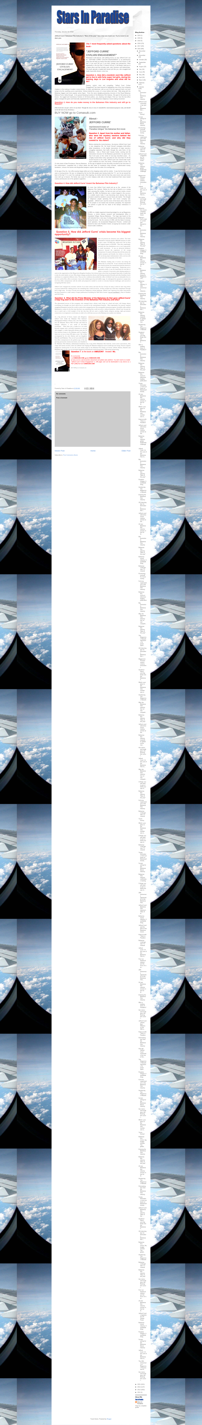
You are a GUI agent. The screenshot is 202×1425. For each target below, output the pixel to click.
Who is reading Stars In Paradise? (142, 347)
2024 (139, 35)
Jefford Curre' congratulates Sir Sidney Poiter (143, 157)
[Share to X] (89, 388)
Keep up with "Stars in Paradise (142, 936)
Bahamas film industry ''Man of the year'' (142, 243)
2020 (139, 38)
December (142, 51)
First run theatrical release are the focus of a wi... (142, 963)
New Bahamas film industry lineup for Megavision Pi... (142, 273)
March (141, 80)
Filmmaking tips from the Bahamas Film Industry (142, 1042)
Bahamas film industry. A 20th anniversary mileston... (143, 286)
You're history (141, 819)
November (142, 55)
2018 (139, 43)
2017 (139, 46)
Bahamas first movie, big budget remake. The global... (142, 1141)
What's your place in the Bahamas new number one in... (142, 411)
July (140, 69)
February (141, 82)
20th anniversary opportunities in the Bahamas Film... (142, 897)
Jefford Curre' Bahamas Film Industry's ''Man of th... (143, 909)
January (141, 87)
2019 (139, 40)
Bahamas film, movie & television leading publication (143, 377)
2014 (139, 1387)
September (142, 62)
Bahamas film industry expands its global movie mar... (142, 317)
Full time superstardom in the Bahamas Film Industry (143, 139)
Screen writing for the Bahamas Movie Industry (142, 121)
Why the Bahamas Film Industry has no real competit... (143, 618)
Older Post (126, 451)
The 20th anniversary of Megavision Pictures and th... (142, 1365)
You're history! (142, 113)
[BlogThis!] (87, 388)
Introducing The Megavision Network (142, 327)
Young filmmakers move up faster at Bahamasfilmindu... (143, 387)
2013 (139, 1389)
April (140, 77)
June (140, 72)
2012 (139, 1392)
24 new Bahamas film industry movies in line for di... (142, 261)
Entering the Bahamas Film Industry (142, 296)
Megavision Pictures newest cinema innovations (142, 180)
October (141, 59)
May (140, 74)
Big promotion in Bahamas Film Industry (142, 95)
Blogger (109, 1419)
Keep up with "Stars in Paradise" (142, 420)
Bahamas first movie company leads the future (143, 211)
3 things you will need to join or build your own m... (142, 785)
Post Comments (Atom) (70, 455)
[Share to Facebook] (91, 388)
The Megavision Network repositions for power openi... (142, 640)
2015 (139, 1384)
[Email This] (85, 388)
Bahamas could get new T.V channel (142, 148)
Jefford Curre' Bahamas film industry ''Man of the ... (143, 1212)
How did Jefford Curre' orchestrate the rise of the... (142, 1053)
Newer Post (59, 451)
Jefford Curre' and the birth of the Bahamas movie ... (143, 929)
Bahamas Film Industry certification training (142, 877)
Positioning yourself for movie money (142, 130)
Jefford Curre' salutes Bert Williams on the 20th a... (143, 1025)
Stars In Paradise (140, 1402)
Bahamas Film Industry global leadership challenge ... (142, 168)
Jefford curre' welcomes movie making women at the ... (142, 429)
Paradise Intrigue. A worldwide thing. (142, 251)
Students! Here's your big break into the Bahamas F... (142, 337)
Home (93, 451)
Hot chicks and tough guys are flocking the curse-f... (142, 201)
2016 (139, 48)
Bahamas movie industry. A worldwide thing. (142, 560)
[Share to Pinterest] (93, 388)
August (141, 66)
